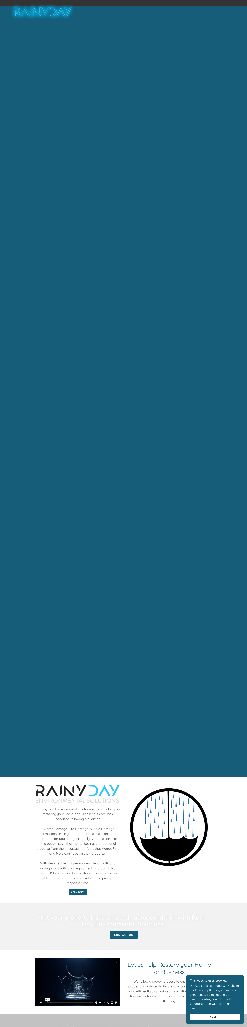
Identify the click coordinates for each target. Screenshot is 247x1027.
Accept (215, 1016)
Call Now (78, 891)
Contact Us (123, 935)
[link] (42, 2)
